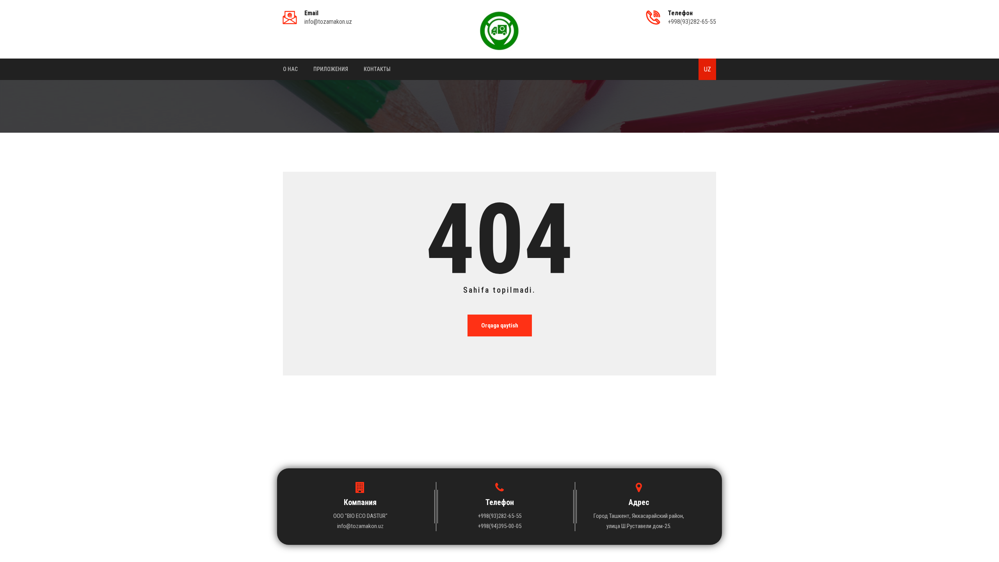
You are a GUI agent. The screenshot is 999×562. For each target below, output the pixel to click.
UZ (707, 69)
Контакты (377, 69)
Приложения (330, 69)
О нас (290, 69)
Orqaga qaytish (499, 325)
